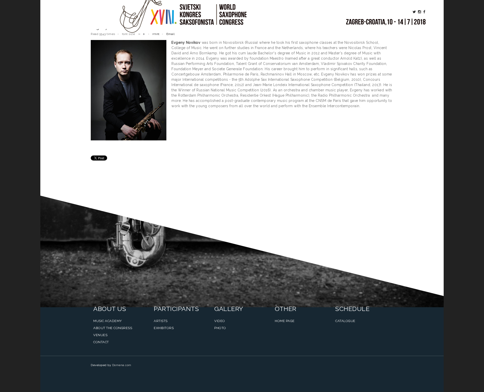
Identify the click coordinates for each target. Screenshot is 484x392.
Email (170, 34)
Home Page (285, 321)
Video (219, 321)
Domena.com (121, 365)
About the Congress (112, 328)
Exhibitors (164, 328)
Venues (100, 335)
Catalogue (345, 321)
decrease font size (139, 33)
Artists (161, 321)
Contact (101, 342)
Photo (220, 328)
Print (156, 34)
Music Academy (107, 321)
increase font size (144, 33)
